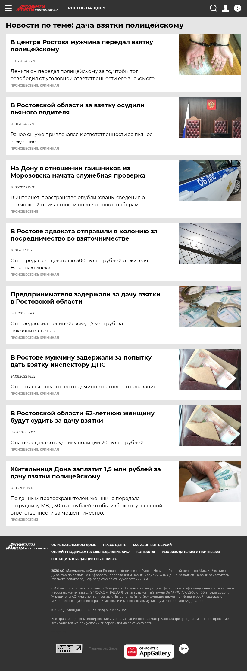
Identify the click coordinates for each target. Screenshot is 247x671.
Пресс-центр (114, 545)
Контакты (145, 552)
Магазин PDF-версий (152, 545)
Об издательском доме (73, 545)
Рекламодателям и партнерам (191, 552)
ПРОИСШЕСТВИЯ (24, 211)
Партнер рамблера (103, 648)
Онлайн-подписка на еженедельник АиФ (90, 552)
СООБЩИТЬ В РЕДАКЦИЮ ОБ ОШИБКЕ (84, 559)
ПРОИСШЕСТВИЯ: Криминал (35, 85)
